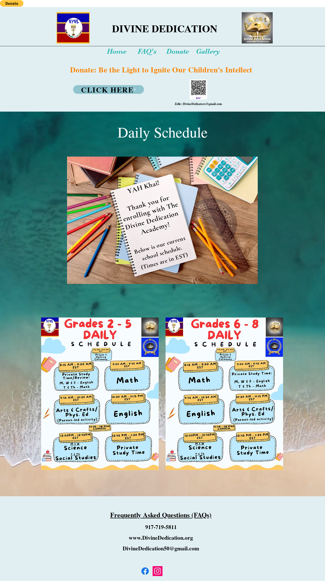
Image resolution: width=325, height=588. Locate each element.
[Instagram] (157, 571)
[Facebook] (145, 571)
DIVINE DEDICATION (164, 28)
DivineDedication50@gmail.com (161, 548)
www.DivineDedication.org (161, 537)
